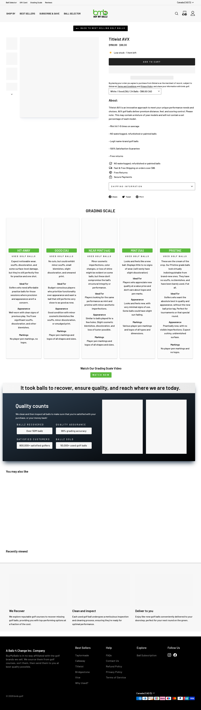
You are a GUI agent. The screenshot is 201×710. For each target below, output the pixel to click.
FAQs (109, 655)
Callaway (80, 660)
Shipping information (126, 186)
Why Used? (81, 683)
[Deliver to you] (164, 590)
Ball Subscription (147, 655)
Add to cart (29, 538)
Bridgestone (82, 672)
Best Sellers (27, 13)
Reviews (48, 2)
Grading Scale (36, 2)
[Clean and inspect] (101, 590)
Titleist (79, 666)
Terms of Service (116, 677)
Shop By (10, 13)
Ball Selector (11, 2)
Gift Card (23, 2)
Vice (77, 677)
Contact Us (112, 660)
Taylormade (82, 655)
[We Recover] (38, 590)
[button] (152, 70)
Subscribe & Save (49, 13)
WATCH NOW (100, 375)
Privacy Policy (114, 672)
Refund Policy (114, 666)
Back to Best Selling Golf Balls (102, 28)
